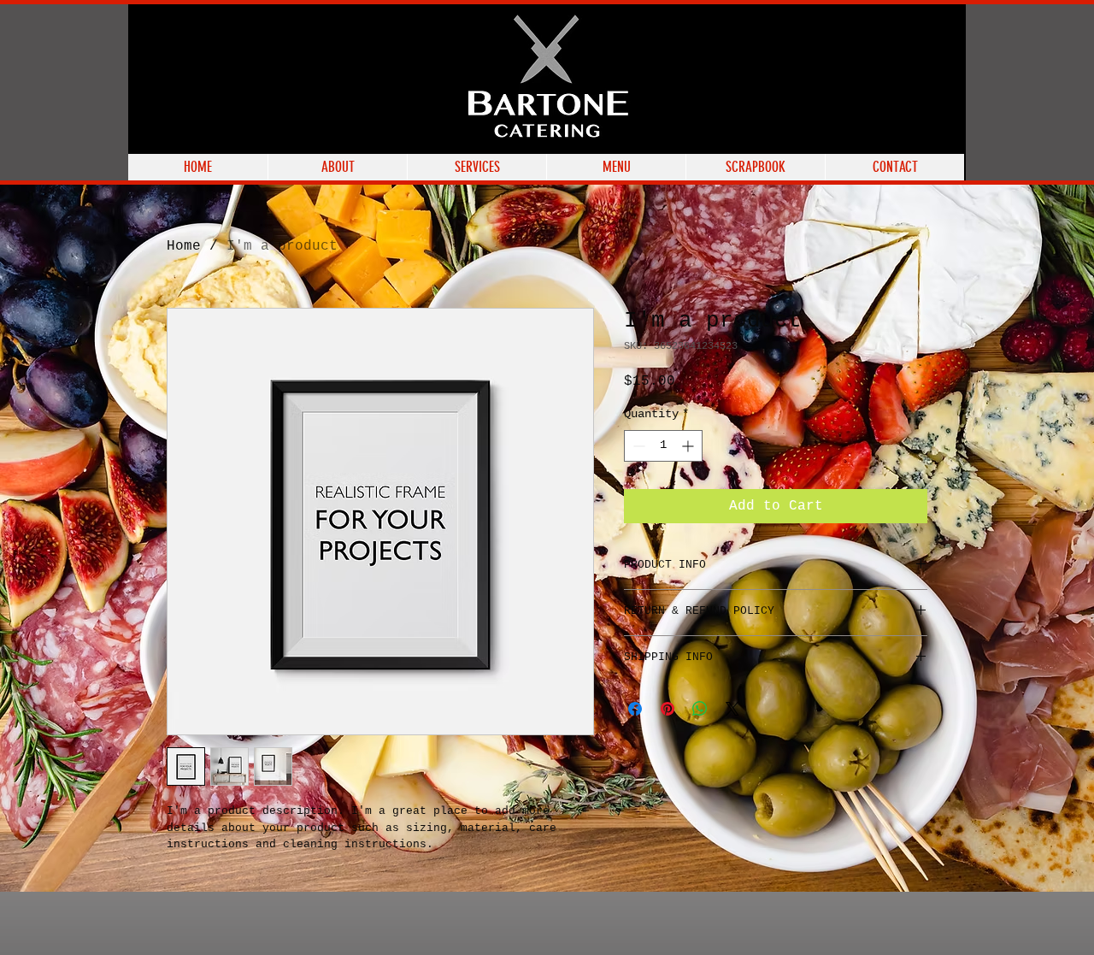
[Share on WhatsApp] (700, 709)
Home (184, 246)
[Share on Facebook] (635, 709)
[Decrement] (637, 446)
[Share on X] (732, 709)
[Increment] (689, 446)
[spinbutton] (663, 446)
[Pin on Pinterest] (667, 709)
